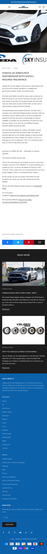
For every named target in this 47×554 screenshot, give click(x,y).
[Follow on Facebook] (3, 532)
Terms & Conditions (9, 477)
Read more (6, 309)
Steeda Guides (7, 289)
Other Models (7, 434)
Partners (5, 491)
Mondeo (5, 430)
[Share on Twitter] (18, 242)
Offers (4, 441)
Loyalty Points (7, 488)
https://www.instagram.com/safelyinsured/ (24, 195)
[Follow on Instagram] (9, 532)
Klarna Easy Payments (9, 484)
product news (7, 347)
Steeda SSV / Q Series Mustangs (13, 462)
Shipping (5, 466)
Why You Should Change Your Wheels (19, 352)
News (16, 68)
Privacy (4, 473)
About (4, 401)
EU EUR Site (6, 495)
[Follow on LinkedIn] (32, 532)
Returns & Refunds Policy (11, 481)
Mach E (4, 419)
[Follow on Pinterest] (15, 532)
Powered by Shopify (30, 539)
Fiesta (4, 423)
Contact (4, 448)
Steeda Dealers (7, 459)
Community (6, 445)
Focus (4, 426)
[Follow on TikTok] (26, 532)
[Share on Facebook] (7, 242)
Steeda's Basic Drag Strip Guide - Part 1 (19, 293)
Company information (9, 499)
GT (3, 405)
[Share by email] (39, 242)
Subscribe (9, 525)
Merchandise (6, 437)
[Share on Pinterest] (29, 242)
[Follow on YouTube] (20, 532)
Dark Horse (6, 408)
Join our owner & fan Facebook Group (23, 2)
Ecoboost (5, 416)
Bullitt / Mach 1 (7, 412)
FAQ (3, 470)
